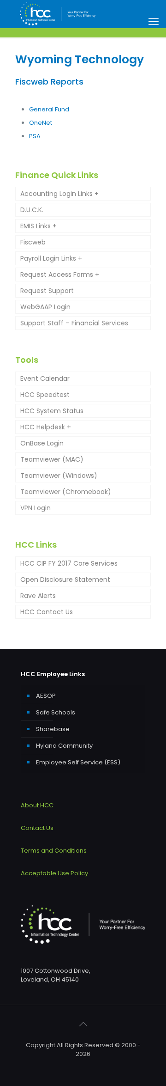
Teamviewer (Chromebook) (65, 491)
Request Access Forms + (59, 274)
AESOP (46, 695)
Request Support (47, 290)
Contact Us (37, 828)
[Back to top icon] (83, 1024)
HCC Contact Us (46, 611)
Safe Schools (55, 712)
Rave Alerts (38, 595)
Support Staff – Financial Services (74, 323)
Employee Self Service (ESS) (78, 762)
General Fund (49, 109)
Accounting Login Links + (59, 193)
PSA (35, 136)
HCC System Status (51, 410)
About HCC (37, 805)
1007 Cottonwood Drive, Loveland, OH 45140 (55, 975)
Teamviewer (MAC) (51, 459)
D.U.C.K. (31, 209)
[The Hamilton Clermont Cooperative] (57, 13)
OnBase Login (42, 443)
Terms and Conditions (54, 850)
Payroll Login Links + (51, 258)
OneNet (40, 122)
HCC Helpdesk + (45, 427)
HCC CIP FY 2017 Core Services (69, 563)
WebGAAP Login (45, 306)
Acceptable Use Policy (54, 873)
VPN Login (35, 507)
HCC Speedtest (45, 394)
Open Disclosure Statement (65, 579)
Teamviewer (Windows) (58, 475)
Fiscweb (33, 242)
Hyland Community (64, 745)
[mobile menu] (153, 22)
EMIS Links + (38, 226)
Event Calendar (45, 378)
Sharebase (53, 729)
